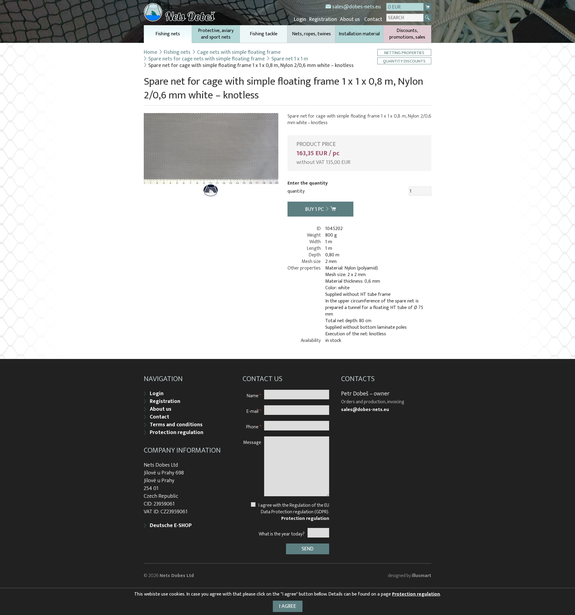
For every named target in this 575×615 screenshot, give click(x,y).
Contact (373, 19)
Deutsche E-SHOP (171, 525)
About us (350, 19)
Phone (253, 426)
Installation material (359, 34)
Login (300, 19)
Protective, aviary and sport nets (216, 34)
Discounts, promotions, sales (407, 34)
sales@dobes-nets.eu (356, 7)
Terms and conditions (176, 424)
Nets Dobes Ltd (177, 576)
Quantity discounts (404, 60)
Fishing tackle (263, 34)
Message (252, 442)
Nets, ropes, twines (311, 34)
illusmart (421, 576)
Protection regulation (176, 432)
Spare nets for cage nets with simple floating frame (206, 59)
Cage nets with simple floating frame (239, 52)
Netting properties (404, 52)
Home (150, 52)
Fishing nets (167, 34)
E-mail (253, 411)
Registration (323, 19)
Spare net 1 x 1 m (289, 59)
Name (254, 395)
